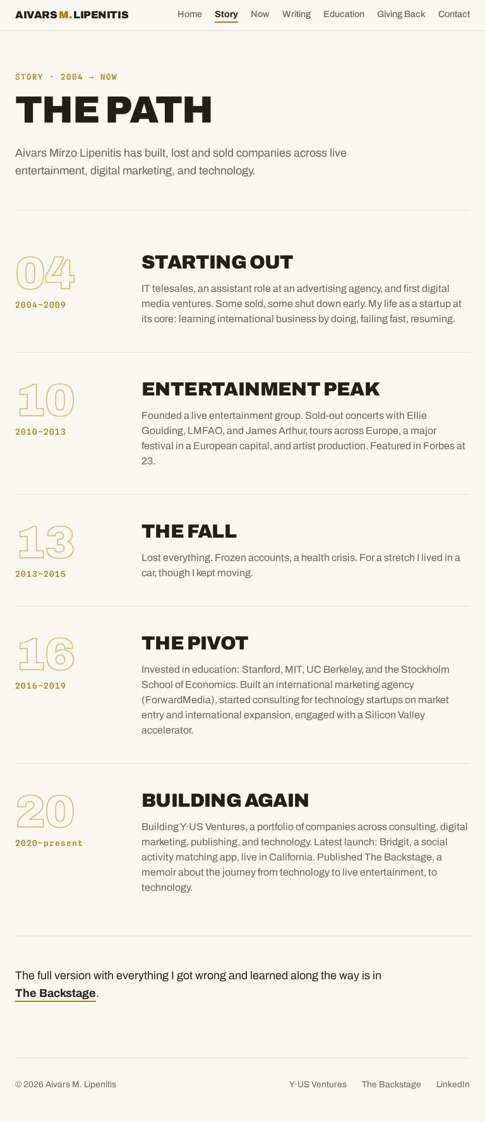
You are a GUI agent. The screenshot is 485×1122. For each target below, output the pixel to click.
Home (189, 14)
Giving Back (401, 14)
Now (260, 14)
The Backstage (55, 993)
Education (343, 14)
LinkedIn (453, 1084)
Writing (296, 14)
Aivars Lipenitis (71, 14)
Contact (454, 14)
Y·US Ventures (318, 1084)
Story (226, 14)
